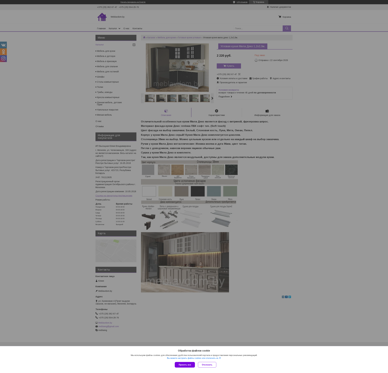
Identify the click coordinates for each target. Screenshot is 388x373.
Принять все (185, 365)
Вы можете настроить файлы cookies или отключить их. (193, 358)
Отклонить (207, 365)
